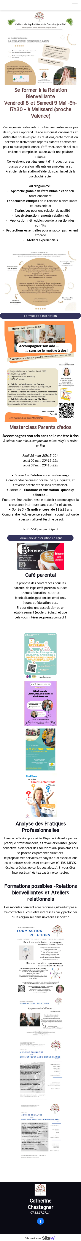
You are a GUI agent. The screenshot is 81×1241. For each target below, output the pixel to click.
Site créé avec (33, 1238)
